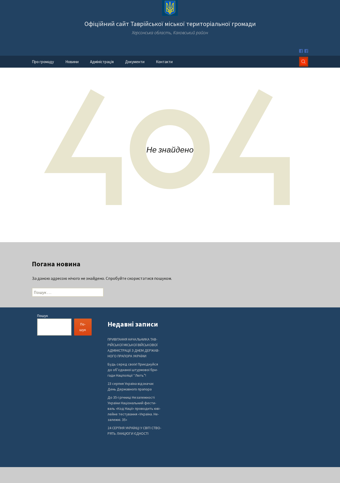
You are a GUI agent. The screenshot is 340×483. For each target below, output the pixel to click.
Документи (134, 61)
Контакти (164, 61)
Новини (72, 61)
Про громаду (43, 61)
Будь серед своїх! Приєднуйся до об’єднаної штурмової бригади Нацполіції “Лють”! (133, 370)
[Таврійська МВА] (306, 51)
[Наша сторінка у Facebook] (301, 51)
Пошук (42, 315)
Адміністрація (102, 61)
